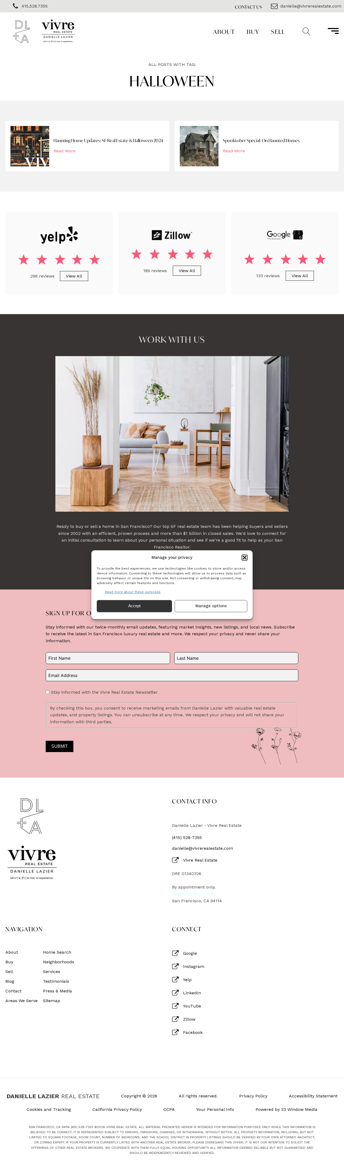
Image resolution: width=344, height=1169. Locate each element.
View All (74, 276)
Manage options (211, 606)
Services (51, 972)
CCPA (169, 1109)
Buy (253, 32)
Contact (13, 991)
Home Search (57, 952)
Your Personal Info (215, 1109)
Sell (278, 32)
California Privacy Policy (117, 1109)
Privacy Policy (253, 1096)
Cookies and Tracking (49, 1109)
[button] (244, 557)
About (224, 32)
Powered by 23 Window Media (286, 1109)
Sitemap (51, 1001)
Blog (9, 981)
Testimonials (56, 981)
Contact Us (248, 7)
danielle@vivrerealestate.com (202, 848)
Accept (134, 606)
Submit (59, 746)
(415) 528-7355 (187, 837)
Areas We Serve (21, 1001)
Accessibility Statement (313, 1096)
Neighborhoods (58, 962)
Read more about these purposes (132, 592)
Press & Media (57, 991)
